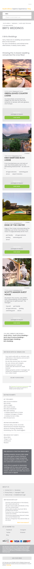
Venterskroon (17, 223)
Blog (7, 535)
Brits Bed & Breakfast (10, 409)
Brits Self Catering (9, 410)
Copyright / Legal (19, 492)
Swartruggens (21, 430)
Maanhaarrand (8, 426)
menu (26, 4)
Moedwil (15, 426)
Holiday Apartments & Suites (14, 412)
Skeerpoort (16, 91)
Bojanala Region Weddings (12, 339)
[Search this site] (24, 4)
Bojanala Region (8, 25)
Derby (11, 425)
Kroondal (20, 425)
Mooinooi (6, 428)
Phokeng (12, 428)
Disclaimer (18, 490)
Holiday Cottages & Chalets (14, 414)
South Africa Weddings (20, 335)
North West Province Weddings (14, 337)
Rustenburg (7, 430)
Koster (15, 425)
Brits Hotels (7, 403)
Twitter (8, 532)
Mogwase (22, 426)
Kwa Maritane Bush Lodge (15, 158)
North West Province (25, 23)
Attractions (7, 441)
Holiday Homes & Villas (12, 416)
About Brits (7, 437)
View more (16, 117)
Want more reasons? (23, 522)
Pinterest (22, 532)
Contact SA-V (9, 490)
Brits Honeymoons (9, 418)
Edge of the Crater (15, 225)
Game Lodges (8, 405)
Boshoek (6, 425)
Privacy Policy (9, 492)
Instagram (23, 530)
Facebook (9, 530)
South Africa (6, 23)
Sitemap (8, 565)
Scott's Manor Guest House (16, 293)
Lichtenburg (16, 290)
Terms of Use (8, 495)
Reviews (6, 443)
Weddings (14, 23)
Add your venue (17, 558)
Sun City (13, 430)
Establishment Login (20, 495)
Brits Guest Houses (9, 407)
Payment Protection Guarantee (19, 386)
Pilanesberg (15, 156)
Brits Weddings (8, 341)
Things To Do (8, 439)
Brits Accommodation (10, 401)
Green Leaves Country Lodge (16, 94)
